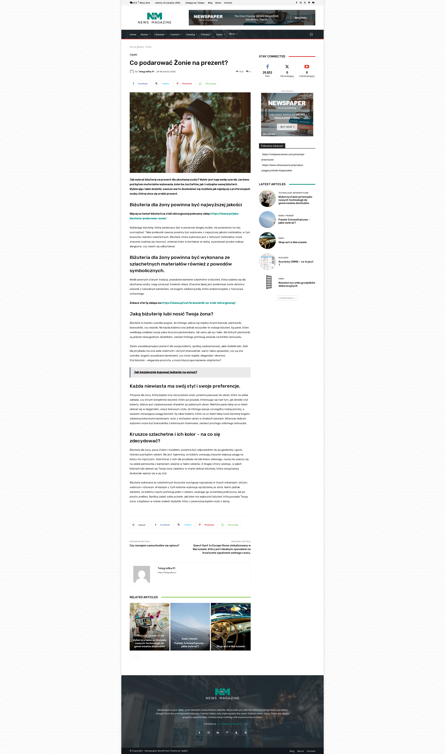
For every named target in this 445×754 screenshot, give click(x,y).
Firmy (148, 46)
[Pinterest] (227, 732)
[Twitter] (305, 3)
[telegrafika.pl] (132, 71)
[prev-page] (132, 656)
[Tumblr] (236, 732)
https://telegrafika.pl (167, 572)
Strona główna (137, 46)
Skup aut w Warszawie (231, 646)
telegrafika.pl (146, 71)
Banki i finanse (190, 639)
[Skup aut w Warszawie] (231, 627)
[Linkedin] (218, 732)
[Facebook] (296, 3)
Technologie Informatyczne (149, 636)
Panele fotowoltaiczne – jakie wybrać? (190, 645)
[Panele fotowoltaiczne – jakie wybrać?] (190, 627)
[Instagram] (301, 3)
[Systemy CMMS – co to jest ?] (267, 261)
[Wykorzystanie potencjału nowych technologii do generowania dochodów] (149, 627)
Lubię (267, 64)
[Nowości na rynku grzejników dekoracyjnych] (267, 282)
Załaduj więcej (286, 297)
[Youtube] (313, 3)
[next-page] (137, 656)
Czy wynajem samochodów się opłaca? (154, 545)
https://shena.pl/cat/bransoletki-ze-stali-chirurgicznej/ (198, 302)
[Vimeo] (309, 3)
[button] (311, 34)
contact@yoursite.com (229, 724)
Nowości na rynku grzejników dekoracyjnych (296, 284)
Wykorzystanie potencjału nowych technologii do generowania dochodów (149, 643)
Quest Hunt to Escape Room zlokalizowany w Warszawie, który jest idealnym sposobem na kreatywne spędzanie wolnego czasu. (222, 549)
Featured (283, 258)
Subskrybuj (307, 64)
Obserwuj (287, 64)
